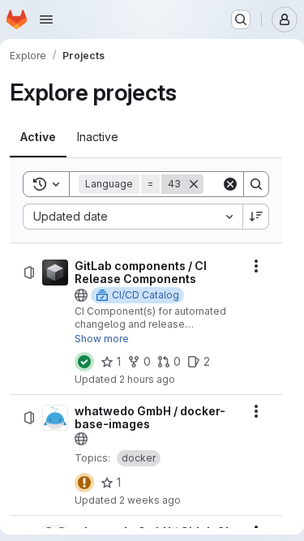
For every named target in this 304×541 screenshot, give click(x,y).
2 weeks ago (150, 500)
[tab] (38, 137)
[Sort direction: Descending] (256, 217)
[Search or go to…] (240, 19)
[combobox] (132, 217)
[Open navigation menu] (46, 19)
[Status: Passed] (84, 361)
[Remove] (193, 184)
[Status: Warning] (84, 482)
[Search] (256, 184)
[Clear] (230, 184)
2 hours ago (147, 379)
